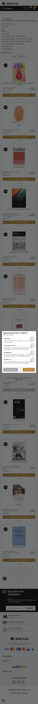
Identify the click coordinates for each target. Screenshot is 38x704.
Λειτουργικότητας (9, 345)
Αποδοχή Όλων (29, 370)
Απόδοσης (7, 359)
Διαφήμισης (8, 352)
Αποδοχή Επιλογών (11, 370)
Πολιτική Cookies (8, 335)
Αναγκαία (7, 338)
